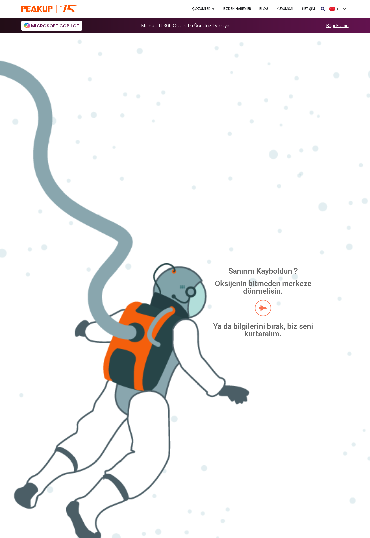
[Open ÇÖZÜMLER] (213, 8)
